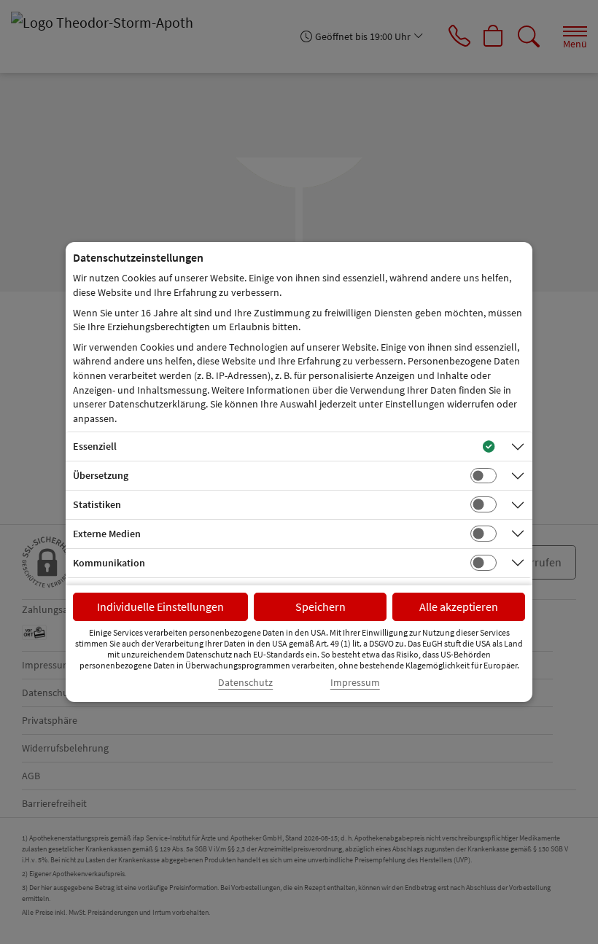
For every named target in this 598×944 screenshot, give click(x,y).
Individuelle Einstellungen (160, 606)
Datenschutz (245, 682)
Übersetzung (100, 475)
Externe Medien (107, 533)
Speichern (320, 606)
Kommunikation (109, 562)
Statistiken (97, 504)
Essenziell (95, 446)
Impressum (355, 682)
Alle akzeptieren (458, 606)
